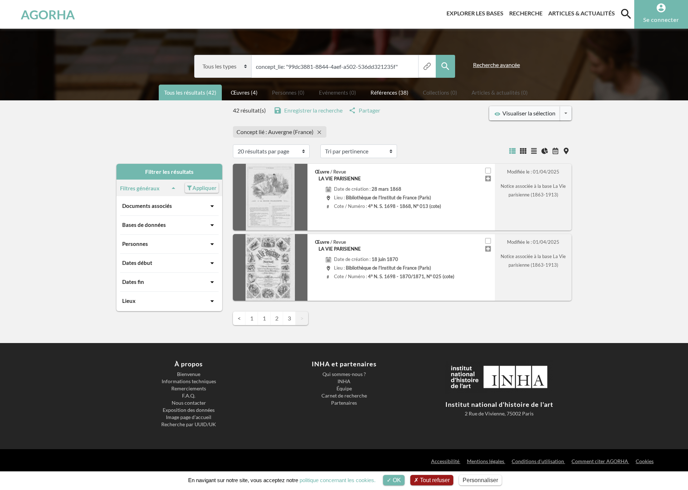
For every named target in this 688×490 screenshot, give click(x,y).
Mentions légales (486, 461)
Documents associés (147, 206)
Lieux (128, 301)
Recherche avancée (496, 64)
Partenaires (344, 403)
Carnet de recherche (344, 396)
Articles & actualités (583, 12)
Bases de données (144, 225)
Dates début (137, 263)
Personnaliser (480, 480)
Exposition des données (189, 410)
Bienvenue (188, 374)
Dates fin (133, 282)
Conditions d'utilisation (538, 461)
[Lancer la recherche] (445, 66)
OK (396, 480)
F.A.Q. (188, 396)
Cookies (645, 461)
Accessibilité (445, 461)
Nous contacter (189, 403)
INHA (344, 381)
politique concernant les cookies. (338, 480)
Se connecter (661, 19)
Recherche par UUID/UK (188, 424)
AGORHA (48, 14)
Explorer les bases (476, 12)
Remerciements (188, 388)
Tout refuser (434, 480)
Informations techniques (189, 381)
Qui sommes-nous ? (344, 374)
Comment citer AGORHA (600, 461)
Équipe (344, 388)
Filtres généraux (139, 188)
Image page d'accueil (188, 417)
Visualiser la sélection (527, 113)
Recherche (527, 12)
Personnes (135, 244)
